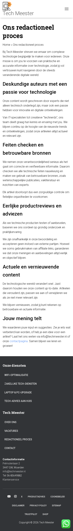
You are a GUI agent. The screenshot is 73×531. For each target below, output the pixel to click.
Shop (45, 514)
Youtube (9, 496)
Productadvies (36, 496)
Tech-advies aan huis (18, 401)
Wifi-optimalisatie (16, 375)
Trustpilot (31, 514)
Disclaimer (18, 505)
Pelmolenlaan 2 (11, 463)
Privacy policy (38, 505)
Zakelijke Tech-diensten (20, 383)
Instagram (15, 496)
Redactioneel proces (18, 439)
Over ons (10, 422)
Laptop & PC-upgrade (18, 392)
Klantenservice (11, 479)
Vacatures (11, 430)
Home (6, 44)
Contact (9, 448)
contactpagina (19, 341)
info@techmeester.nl (14, 471)
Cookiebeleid (57, 496)
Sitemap (56, 505)
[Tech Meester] (19, 9)
